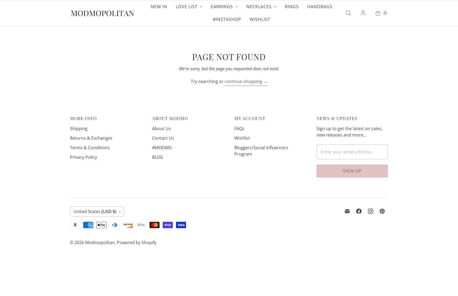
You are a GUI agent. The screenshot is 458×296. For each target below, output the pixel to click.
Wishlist (260, 19)
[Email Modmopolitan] (347, 211)
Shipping (78, 128)
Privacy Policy (83, 157)
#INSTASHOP (227, 19)
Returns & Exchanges (91, 138)
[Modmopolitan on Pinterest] (382, 211)
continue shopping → (245, 81)
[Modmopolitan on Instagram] (370, 211)
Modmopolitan (100, 242)
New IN (159, 7)
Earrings (222, 7)
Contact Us (163, 138)
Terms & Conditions (90, 148)
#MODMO (162, 148)
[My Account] (363, 13)
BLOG (157, 157)
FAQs (239, 128)
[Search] (348, 13)
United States (94, 211)
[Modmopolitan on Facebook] (359, 211)
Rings (292, 7)
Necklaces (259, 7)
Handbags (319, 7)
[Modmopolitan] (102, 13)
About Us (161, 128)
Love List (186, 7)
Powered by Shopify (136, 242)
